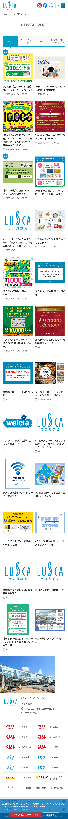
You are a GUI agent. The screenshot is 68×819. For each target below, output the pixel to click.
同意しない (50, 815)
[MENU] (63, 5)
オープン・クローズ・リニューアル (58, 41)
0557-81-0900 (31, 713)
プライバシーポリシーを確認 (16, 809)
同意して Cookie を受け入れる (25, 815)
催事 (42, 41)
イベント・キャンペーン (26, 41)
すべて (10, 41)
